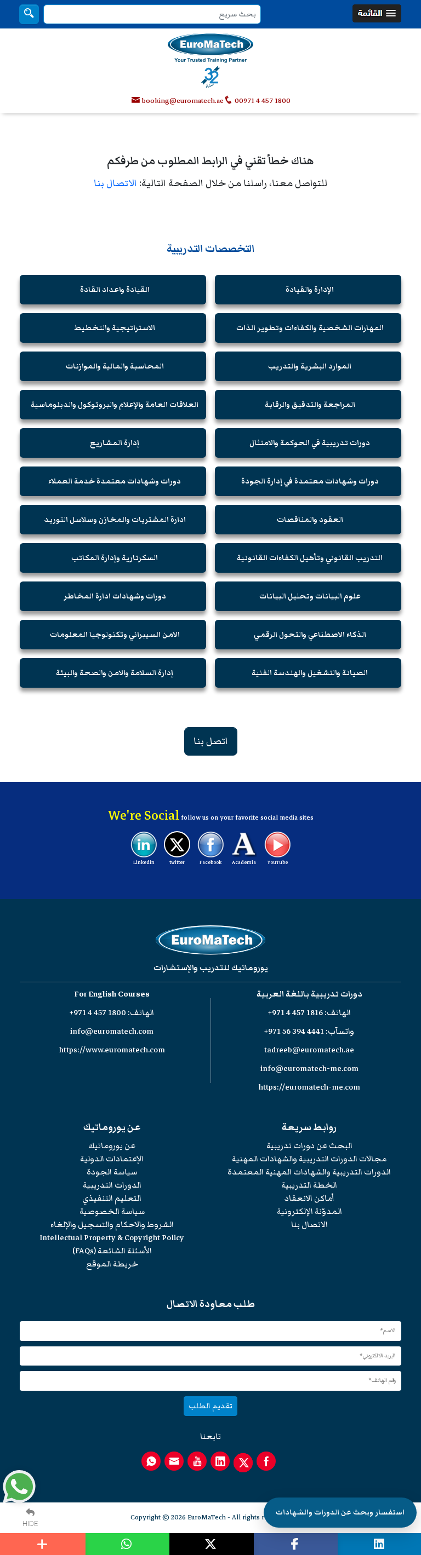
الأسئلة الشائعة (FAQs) (112, 1251)
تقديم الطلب (210, 1406)
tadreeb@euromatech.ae (309, 1050)
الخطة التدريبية (309, 1185)
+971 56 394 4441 (294, 1031)
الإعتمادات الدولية (112, 1159)
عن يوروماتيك (111, 1145)
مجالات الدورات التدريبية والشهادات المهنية (309, 1159)
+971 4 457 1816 (295, 1012)
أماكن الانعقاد (309, 1198)
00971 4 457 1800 (262, 100)
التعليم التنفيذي (111, 1198)
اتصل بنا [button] (211, 741)
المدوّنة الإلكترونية (309, 1211)
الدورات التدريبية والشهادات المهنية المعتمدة (309, 1172)
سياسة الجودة (112, 1172)
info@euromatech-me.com (309, 1068)
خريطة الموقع (112, 1264)
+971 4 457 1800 (98, 1012)
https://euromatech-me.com (309, 1087)
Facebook (210, 862)
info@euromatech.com (111, 1031)
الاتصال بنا (115, 183)
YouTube (278, 862)
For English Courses (112, 994)
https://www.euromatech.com (112, 1050)
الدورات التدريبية (112, 1185)
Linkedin (144, 862)
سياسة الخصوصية (112, 1211)
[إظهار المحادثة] (19, 1486)
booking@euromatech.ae (183, 100)
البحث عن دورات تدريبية (309, 1145)
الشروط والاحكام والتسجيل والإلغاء (112, 1224)
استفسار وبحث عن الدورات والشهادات (340, 1512)
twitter (177, 862)
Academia (244, 862)
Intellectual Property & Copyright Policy (111, 1237)
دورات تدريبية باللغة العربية (309, 994)
